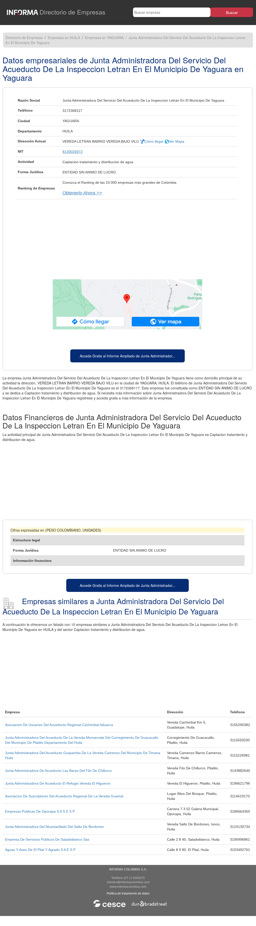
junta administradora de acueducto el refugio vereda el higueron (57, 783)
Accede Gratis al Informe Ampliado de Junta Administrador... (127, 355)
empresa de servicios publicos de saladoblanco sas (47, 839)
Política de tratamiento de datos (128, 893)
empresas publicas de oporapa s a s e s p (40, 811)
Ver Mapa (176, 141)
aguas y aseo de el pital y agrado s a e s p (40, 850)
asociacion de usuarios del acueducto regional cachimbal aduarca (59, 725)
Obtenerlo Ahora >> (82, 192)
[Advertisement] (127, 237)
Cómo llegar (154, 141)
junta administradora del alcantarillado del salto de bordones (54, 827)
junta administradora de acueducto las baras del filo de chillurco (58, 771)
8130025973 (72, 152)
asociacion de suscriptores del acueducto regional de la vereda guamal (64, 796)
